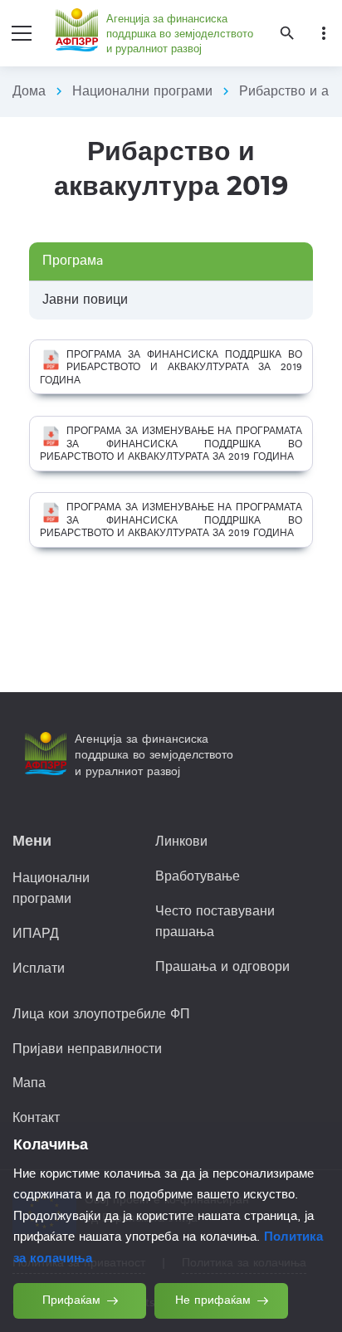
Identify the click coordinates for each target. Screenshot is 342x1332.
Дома (29, 91)
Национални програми (142, 91)
